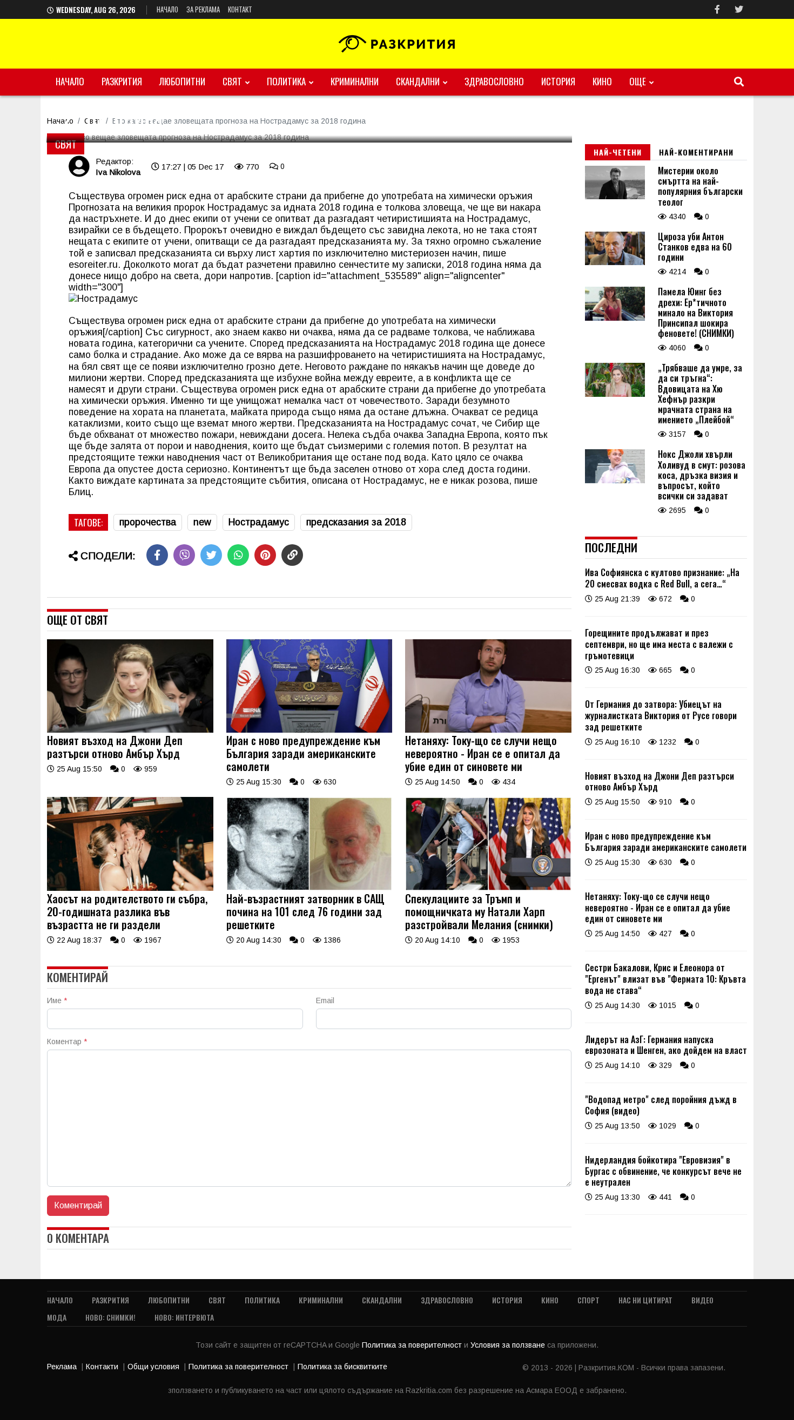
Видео (702, 1300)
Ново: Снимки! (110, 1317)
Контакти (102, 1366)
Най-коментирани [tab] (696, 152)
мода (56, 1317)
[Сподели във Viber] (184, 555)
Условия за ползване (508, 1345)
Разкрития (122, 81)
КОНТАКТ (240, 9)
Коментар (67, 1041)
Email (325, 1000)
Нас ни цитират (645, 1300)
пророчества (147, 522)
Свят (232, 81)
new (202, 522)
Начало (167, 9)
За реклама (203, 9)
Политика (286, 81)
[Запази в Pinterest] (265, 555)
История (558, 81)
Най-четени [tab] (618, 152)
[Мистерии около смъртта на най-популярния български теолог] (615, 196)
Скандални (418, 81)
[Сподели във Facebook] (157, 555)
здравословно (494, 81)
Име (57, 1000)
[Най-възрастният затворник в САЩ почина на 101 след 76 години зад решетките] (309, 888)
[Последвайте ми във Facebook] (717, 9)
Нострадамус (237, 207)
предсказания (350, 241)
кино (602, 81)
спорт (588, 1300)
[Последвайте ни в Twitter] (739, 9)
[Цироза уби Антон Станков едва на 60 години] (615, 262)
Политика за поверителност (413, 1345)
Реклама (62, 1366)
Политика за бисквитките (342, 1366)
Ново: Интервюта (184, 1317)
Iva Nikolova (118, 172)
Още (637, 81)
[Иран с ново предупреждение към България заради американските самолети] (309, 730)
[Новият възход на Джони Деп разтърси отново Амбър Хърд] (130, 730)
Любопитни (182, 81)
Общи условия (153, 1366)
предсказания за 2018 (356, 522)
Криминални (355, 81)
